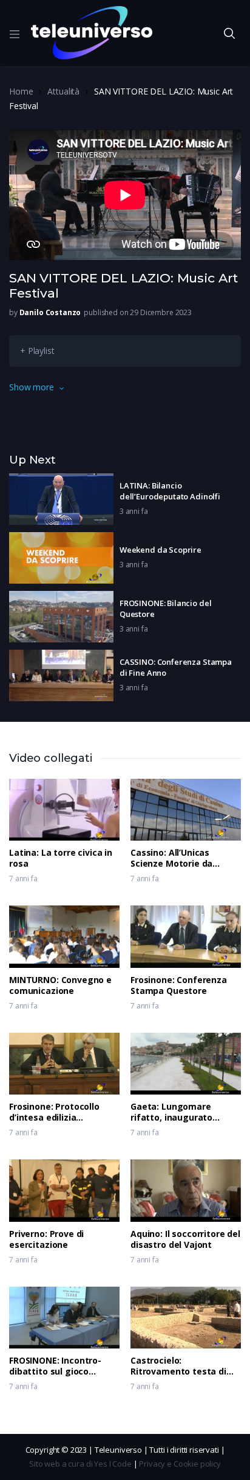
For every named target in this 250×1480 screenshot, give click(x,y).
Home (21, 91)
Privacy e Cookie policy (180, 1463)
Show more (31, 387)
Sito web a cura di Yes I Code (80, 1463)
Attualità (63, 91)
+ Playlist (37, 350)
